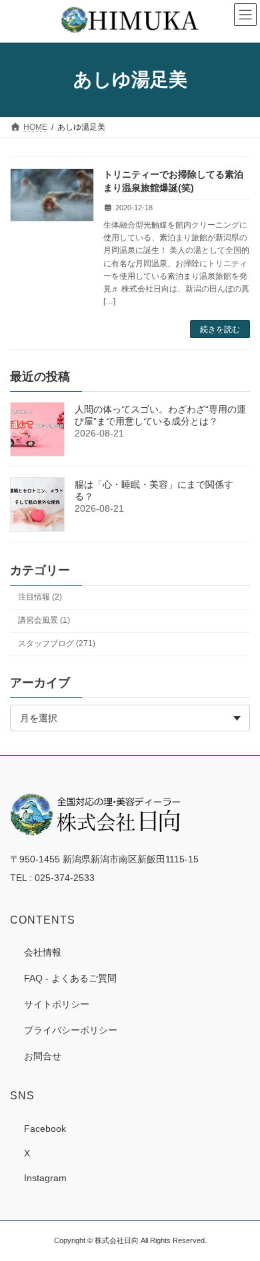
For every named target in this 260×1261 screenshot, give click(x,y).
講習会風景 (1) (44, 620)
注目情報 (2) (40, 597)
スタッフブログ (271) (56, 644)
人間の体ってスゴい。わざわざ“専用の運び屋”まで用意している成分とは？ (160, 415)
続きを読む (220, 329)
